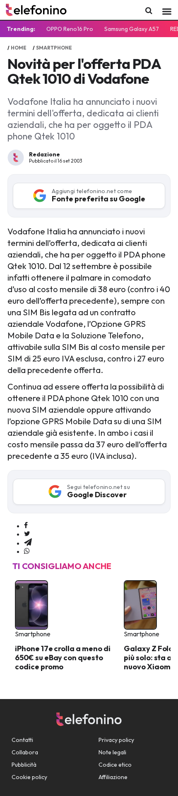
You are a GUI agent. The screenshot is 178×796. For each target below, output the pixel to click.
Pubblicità (24, 764)
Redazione (44, 154)
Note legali (112, 752)
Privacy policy (116, 740)
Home (18, 48)
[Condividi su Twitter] (27, 534)
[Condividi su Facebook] (26, 526)
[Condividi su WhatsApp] (27, 551)
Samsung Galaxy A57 (131, 29)
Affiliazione (113, 777)
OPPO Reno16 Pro (69, 29)
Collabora (25, 752)
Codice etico (115, 764)
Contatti (22, 740)
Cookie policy (29, 777)
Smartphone (54, 48)
